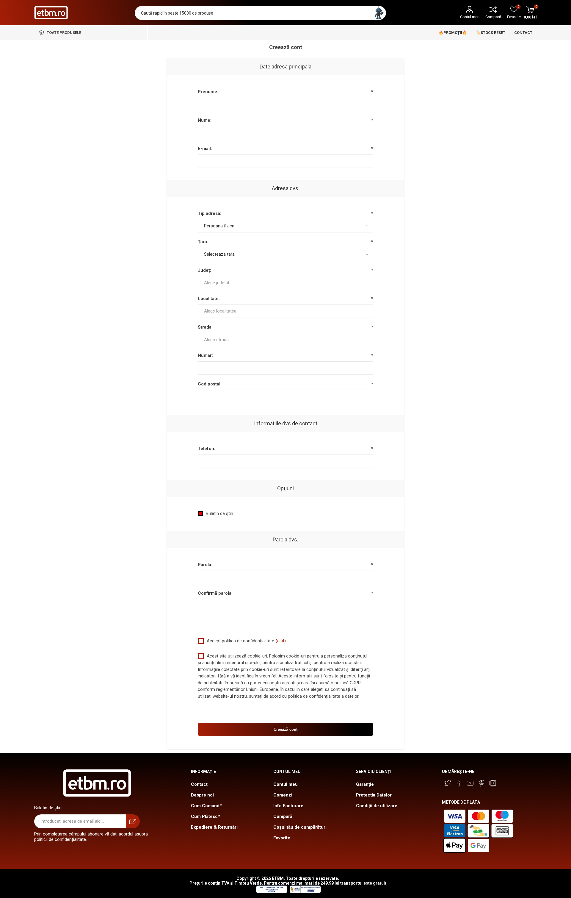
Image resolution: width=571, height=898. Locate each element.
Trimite (133, 821)
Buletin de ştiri (219, 513)
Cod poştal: (210, 384)
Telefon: (206, 448)
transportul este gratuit (363, 883)
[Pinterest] (481, 783)
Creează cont (285, 729)
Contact (199, 784)
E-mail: (205, 148)
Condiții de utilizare (376, 805)
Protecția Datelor (374, 795)
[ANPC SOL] (271, 891)
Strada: (205, 327)
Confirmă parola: (215, 593)
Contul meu (469, 17)
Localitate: (209, 298)
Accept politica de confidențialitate (240, 641)
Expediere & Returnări (214, 827)
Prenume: (208, 91)
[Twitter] (447, 783)
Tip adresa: (209, 213)
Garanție (365, 784)
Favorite (281, 838)
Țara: (203, 241)
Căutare (379, 13)
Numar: (205, 355)
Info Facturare (288, 805)
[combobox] (285, 282)
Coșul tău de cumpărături (300, 827)
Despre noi (202, 795)
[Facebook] (459, 783)
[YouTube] (470, 783)
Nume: (204, 120)
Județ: (204, 270)
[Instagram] (493, 783)
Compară (493, 17)
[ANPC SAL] (304, 891)
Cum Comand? (206, 805)
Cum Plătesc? (205, 816)
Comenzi (282, 795)
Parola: (205, 564)
